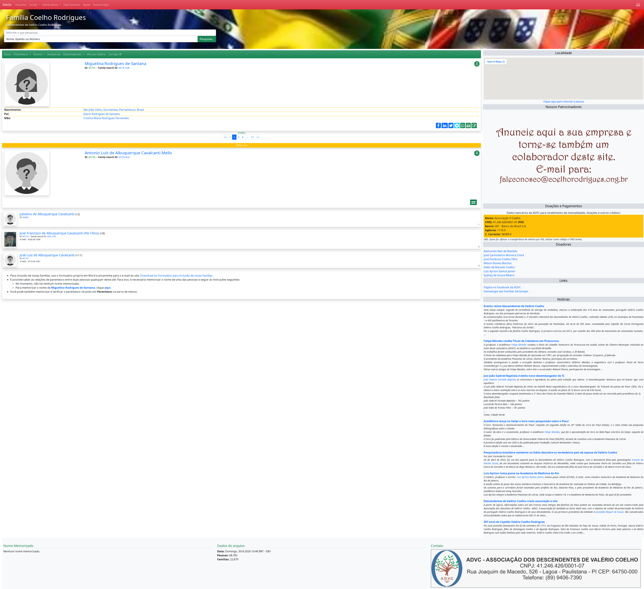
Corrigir (113, 54)
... (247, 137)
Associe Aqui (101, 5)
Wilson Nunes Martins (498, 263)
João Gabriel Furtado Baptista (500, 379)
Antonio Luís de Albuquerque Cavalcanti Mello (128, 152)
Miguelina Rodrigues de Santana (115, 63)
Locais (33, 5)
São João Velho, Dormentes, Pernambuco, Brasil (113, 110)
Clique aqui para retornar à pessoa (563, 101)
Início (7, 4)
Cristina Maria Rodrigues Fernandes (106, 118)
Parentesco (21, 54)
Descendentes (72, 54)
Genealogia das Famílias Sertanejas (506, 291)
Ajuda (86, 5)
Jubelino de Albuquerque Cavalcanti (47, 214)
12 (252, 137)
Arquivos (20, 5)
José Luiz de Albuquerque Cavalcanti (47, 255)
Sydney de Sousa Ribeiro (499, 275)
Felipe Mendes (518, 344)
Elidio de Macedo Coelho (499, 267)
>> (258, 137)
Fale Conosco (72, 5)
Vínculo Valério (96, 54)
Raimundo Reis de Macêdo (500, 251)
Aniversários (50, 5)
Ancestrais (54, 54)
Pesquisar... (207, 39)
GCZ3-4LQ (124, 157)
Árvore (38, 54)
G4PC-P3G (51, 236)
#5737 (26, 258)
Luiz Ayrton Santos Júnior (500, 271)
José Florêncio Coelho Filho (501, 259)
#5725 (26, 236)
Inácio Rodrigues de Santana (101, 114)
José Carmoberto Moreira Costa (504, 255)
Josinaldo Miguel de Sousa (609, 511)
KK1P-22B (124, 67)
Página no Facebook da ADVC (502, 287)
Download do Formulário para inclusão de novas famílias (176, 275)
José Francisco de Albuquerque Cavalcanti (59, 233)
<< (225, 137)
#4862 (26, 217)
